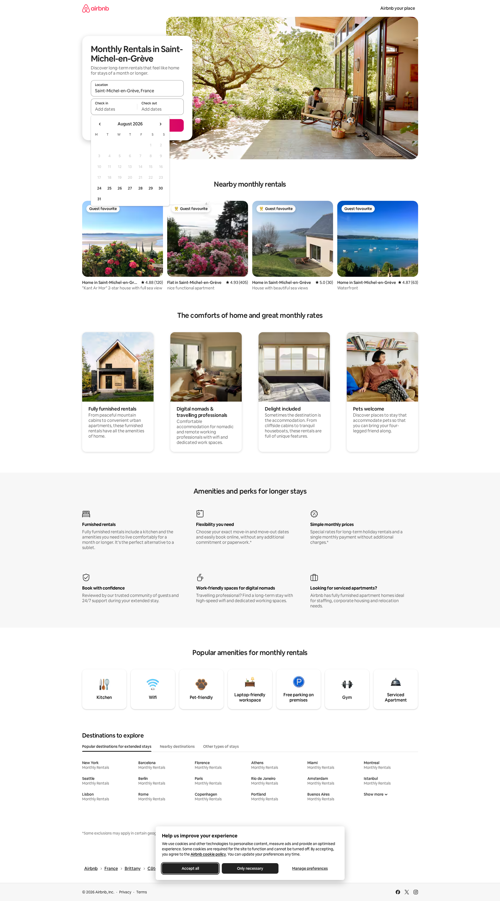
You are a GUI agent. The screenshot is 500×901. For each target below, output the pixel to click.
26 (120, 188)
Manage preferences (310, 868)
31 (99, 199)
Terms (141, 892)
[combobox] (137, 91)
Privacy (125, 892)
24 (99, 188)
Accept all (190, 868)
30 (161, 188)
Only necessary (250, 868)
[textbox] (114, 109)
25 (109, 188)
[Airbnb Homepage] (95, 8)
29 (151, 188)
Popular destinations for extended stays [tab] (116, 746)
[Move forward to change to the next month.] (160, 124)
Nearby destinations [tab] (177, 746)
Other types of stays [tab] (221, 746)
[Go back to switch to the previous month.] (100, 124)
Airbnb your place (397, 8)
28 (140, 188)
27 (130, 188)
